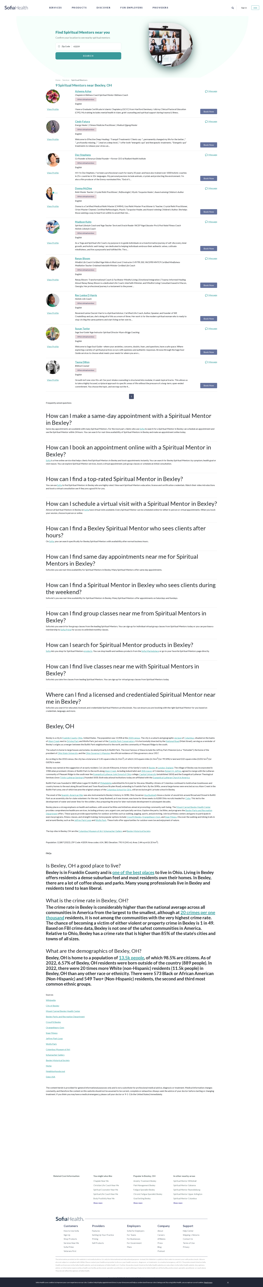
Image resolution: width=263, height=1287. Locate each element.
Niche (49, 1065)
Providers (160, 7)
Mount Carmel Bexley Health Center (193, 807)
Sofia (142, 428)
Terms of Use (189, 1243)
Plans (129, 1247)
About (160, 1231)
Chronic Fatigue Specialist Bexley (147, 1194)
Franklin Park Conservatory (122, 741)
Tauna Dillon (82, 362)
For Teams (131, 1235)
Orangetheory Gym (151, 817)
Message (212, 91)
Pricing (95, 1239)
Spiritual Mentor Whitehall (184, 1181)
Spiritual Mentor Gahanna (184, 1185)
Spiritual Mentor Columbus (185, 1198)
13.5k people (131, 957)
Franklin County (69, 738)
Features (96, 1231)
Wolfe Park (100, 820)
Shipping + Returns (191, 1235)
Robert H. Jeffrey (173, 771)
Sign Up (67, 1235)
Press (160, 1243)
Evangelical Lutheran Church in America (171, 777)
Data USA (50, 1076)
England (169, 767)
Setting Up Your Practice (103, 1235)
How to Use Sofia (71, 1231)
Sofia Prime (66, 629)
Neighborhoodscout (55, 1071)
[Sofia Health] (16, 8)
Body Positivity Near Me (104, 1198)
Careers (161, 1235)
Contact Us (188, 1239)
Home (57, 80)
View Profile (53, 109)
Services (55, 7)
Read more (208, 1282)
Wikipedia (51, 1000)
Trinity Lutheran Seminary (72, 777)
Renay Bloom (82, 258)
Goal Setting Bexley (142, 1198)
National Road (172, 741)
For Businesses (133, 1239)
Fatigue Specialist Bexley (144, 1190)
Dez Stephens (83, 154)
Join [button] (255, 8)
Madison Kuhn (83, 221)
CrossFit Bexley (134, 817)
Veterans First (70, 1251)
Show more (97, 1203)
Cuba (187, 798)
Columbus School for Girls (119, 789)
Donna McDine (83, 188)
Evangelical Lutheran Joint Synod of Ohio (112, 774)
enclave (177, 738)
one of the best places (133, 872)
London (161, 767)
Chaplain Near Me (101, 1181)
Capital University (147, 774)
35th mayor (146, 771)
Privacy (186, 1247)
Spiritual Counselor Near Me (105, 1190)
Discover (104, 7)
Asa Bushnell (150, 795)
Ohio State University (68, 753)
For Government (134, 1243)
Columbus (189, 738)
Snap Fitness (171, 817)
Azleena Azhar (83, 91)
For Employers (131, 7)
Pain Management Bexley (144, 1185)
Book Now (209, 111)
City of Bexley (52, 1005)
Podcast (161, 1251)
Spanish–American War (72, 795)
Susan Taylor (82, 328)
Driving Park (73, 741)
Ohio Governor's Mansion (98, 753)
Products (79, 7)
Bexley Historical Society (138, 831)
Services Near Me (71, 1243)
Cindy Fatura (82, 121)
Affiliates (161, 1239)
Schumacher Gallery (113, 831)
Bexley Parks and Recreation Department (65, 1016)
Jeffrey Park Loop (82, 820)
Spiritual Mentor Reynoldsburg (186, 1190)
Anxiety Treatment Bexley (144, 1181)
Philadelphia (106, 783)
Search (88, 56)
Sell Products (98, 1243)
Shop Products (70, 1239)
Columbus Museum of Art (90, 831)
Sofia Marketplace (150, 651)
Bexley (152, 767)
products (88, 651)
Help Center (188, 1231)
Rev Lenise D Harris (86, 295)
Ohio (80, 738)
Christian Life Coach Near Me (106, 1185)
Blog (159, 1247)
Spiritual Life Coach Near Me (105, 1194)
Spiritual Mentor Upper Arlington (187, 1194)
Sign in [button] (244, 8)
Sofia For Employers (135, 1231)
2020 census (134, 738)
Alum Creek (53, 741)
